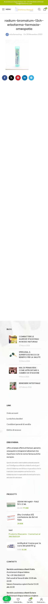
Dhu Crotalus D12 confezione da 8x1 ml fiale (27, 517)
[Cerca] (39, 9)
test (11, 530)
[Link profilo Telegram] (31, 77)
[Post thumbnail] (13, 341)
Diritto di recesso (14, 430)
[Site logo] (24, 9)
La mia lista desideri (15, 418)
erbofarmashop (15, 34)
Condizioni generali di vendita (19, 424)
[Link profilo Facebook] (4, 77)
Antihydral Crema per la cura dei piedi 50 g (29, 544)
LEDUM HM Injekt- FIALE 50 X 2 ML (28, 503)
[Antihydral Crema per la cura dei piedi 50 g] (11, 546)
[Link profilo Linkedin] (24, 77)
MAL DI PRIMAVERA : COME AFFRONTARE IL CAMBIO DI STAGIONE (29, 370)
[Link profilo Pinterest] (18, 77)
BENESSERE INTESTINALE (29, 383)
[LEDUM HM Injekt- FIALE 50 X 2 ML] (11, 504)
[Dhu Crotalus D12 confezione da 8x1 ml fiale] (11, 519)
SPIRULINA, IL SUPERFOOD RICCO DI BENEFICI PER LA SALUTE (29, 355)
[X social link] (11, 77)
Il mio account (12, 413)
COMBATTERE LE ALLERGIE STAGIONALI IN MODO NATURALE (29, 339)
